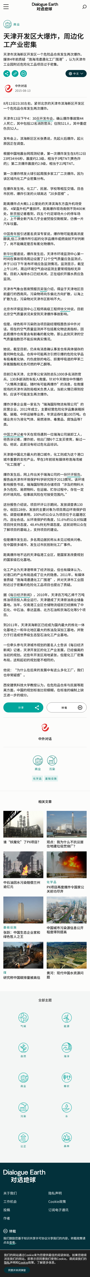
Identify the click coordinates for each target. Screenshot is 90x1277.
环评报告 (73, 474)
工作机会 (10, 1201)
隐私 (7, 1262)
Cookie (23, 1262)
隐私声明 (55, 1193)
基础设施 (51, 778)
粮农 (67, 1086)
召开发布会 (44, 118)
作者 (6, 1218)
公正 (23, 1146)
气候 (23, 1026)
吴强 (43, 288)
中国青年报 (11, 233)
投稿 (6, 1209)
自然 (23, 1056)
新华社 (8, 253)
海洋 (67, 1056)
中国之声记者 (13, 434)
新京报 (15, 213)
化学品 (37, 778)
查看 (12, 1242)
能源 (67, 1026)
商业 (23, 1086)
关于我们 (10, 1193)
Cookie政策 (57, 1201)
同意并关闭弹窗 (17, 1270)
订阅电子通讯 (58, 1209)
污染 (23, 1116)
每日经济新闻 (20, 594)
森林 (67, 1146)
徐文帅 (65, 308)
